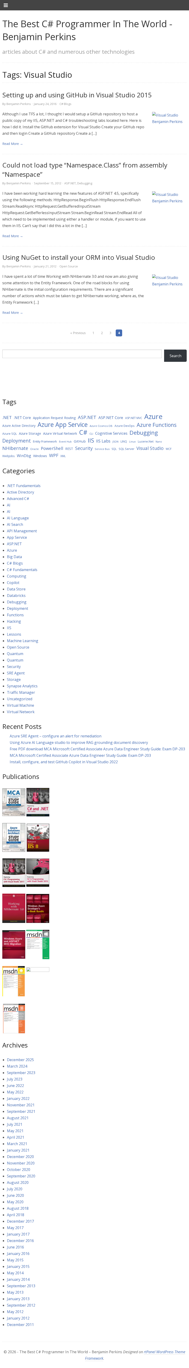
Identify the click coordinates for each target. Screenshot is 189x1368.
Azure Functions (157, 425)
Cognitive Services (111, 433)
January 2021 (18, 1150)
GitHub (80, 441)
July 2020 (14, 1188)
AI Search (15, 524)
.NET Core (22, 417)
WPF (53, 455)
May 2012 (15, 1311)
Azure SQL (9, 433)
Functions (15, 614)
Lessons (14, 634)
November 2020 (21, 1163)
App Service (17, 537)
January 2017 (18, 1234)
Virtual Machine (20, 705)
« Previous (78, 333)
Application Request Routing (54, 418)
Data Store (16, 589)
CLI (91, 433)
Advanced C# (18, 498)
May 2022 (15, 1092)
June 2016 (15, 1247)
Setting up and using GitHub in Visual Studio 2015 (77, 94)
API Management (22, 530)
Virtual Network (21, 711)
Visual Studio (150, 448)
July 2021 (14, 1124)
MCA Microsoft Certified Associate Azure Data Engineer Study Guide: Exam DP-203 (80, 755)
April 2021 (15, 1137)
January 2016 (18, 1253)
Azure (153, 416)
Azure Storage (30, 433)
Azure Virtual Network (60, 433)
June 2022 (15, 1085)
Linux (132, 441)
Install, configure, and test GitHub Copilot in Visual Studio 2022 (64, 761)
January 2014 (18, 1279)
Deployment (16, 440)
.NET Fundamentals (24, 485)
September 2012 (21, 1305)
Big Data (14, 556)
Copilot (13, 582)
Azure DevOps (125, 426)
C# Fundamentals (22, 569)
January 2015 (18, 1266)
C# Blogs (65, 104)
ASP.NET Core (110, 417)
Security (84, 448)
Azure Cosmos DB (101, 426)
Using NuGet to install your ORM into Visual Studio (78, 257)
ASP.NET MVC (133, 418)
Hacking (14, 621)
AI (8, 505)
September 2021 (21, 1111)
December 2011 (20, 1324)
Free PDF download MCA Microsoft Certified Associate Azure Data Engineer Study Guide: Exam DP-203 (97, 748)
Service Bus (102, 449)
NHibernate (15, 448)
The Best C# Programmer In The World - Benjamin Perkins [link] (87, 30)
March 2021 (17, 1143)
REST (69, 448)
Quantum (15, 653)
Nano (159, 441)
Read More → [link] (12, 143)
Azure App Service (63, 424)
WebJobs (8, 456)
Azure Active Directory (18, 425)
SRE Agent (16, 673)
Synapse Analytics (22, 685)
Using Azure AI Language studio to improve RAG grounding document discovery (79, 742)
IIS (91, 440)
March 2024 (17, 1066)
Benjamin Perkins (18, 104)
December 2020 (20, 1156)
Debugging (84, 183)
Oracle (34, 449)
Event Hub (65, 441)
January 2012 (18, 1318)
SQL (114, 449)
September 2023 (21, 1072)
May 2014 (15, 1272)
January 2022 (18, 1098)
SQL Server (126, 449)
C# (83, 432)
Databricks (16, 595)
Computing (16, 576)
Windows (40, 456)
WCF (168, 449)
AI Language (18, 518)
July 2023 (14, 1079)
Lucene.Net (146, 441)
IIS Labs (103, 441)
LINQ (124, 441)
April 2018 (15, 1214)
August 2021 (18, 1117)
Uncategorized (19, 698)
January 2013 (18, 1298)
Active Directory (20, 492)
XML (63, 456)
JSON (115, 441)
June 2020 (15, 1195)
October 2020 (18, 1169)
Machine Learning (22, 640)
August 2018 (18, 1208)
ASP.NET (70, 183)
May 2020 (15, 1201)
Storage (14, 679)
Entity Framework (45, 441)
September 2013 (21, 1285)
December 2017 (20, 1221)
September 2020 (21, 1176)
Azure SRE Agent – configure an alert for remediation (55, 736)
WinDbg (24, 455)
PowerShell (52, 448)
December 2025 (20, 1059)
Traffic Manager (21, 692)
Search (175, 355)
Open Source (68, 266)
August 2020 (18, 1182)
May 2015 (15, 1260)
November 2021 (21, 1105)
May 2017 (15, 1227)
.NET (7, 417)
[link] (169, 128)
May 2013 (15, 1292)
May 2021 (15, 1130)
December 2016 (20, 1240)
